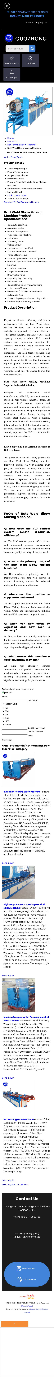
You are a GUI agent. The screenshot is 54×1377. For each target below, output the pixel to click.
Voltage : (31, 829)
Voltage (11, 244)
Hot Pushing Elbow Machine (18, 1119)
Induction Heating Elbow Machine (21, 791)
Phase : (31, 843)
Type (10, 234)
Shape (10, 271)
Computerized (15, 224)
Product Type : (27, 939)
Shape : (37, 1037)
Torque (11, 254)
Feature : (26, 795)
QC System (13, 248)
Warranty (12, 241)
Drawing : (35, 819)
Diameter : (22, 847)
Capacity (12, 278)
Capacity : (11, 809)
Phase (10, 231)
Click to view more (16, 195)
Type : (22, 1062)
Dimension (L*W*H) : (21, 1027)
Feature (11, 301)
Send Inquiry (32, 202)
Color (10, 238)
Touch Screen (14, 268)
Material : (31, 809)
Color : (9, 840)
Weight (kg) (13, 298)
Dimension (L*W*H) (17, 291)
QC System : (26, 1154)
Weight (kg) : (14, 1024)
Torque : (35, 1069)
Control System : (34, 942)
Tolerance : (35, 805)
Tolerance (12, 288)
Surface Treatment (17, 251)
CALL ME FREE (22, 1184)
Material (11, 281)
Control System (15, 258)
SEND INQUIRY (8, 1184)
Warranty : (41, 836)
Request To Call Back (15, 202)
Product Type (14, 261)
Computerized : (13, 850)
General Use (13, 284)
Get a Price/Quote (13, 157)
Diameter (12, 228)
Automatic (13, 294)
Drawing (11, 274)
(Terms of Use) (27, 1306)
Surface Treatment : (25, 949)
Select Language (35, 22)
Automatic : (22, 802)
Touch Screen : (12, 823)
